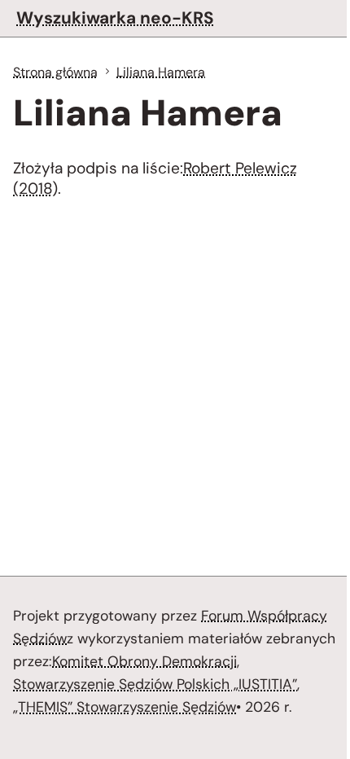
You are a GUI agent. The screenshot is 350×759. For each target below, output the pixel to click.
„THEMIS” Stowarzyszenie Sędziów (124, 707)
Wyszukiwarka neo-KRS (115, 18)
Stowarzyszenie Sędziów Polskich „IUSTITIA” (155, 684)
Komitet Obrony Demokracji (144, 661)
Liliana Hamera (160, 72)
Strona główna (55, 72)
